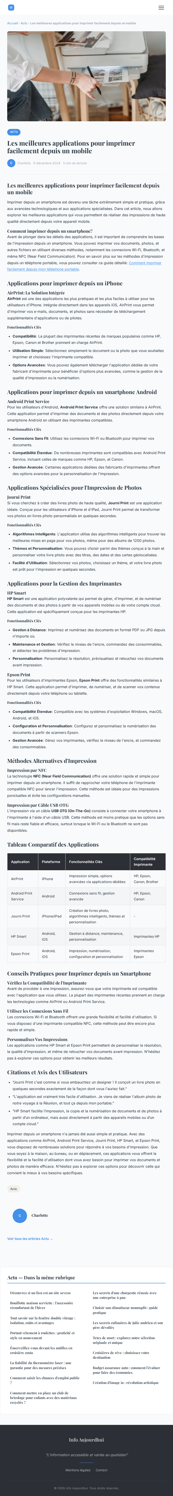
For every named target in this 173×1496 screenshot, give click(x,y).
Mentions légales (78, 1470)
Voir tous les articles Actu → (30, 1239)
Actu (24, 23)
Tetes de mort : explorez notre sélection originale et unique (124, 1340)
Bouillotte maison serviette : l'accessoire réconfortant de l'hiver (41, 1305)
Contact (101, 1470)
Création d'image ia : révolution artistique (126, 1382)
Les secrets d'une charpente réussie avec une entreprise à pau (125, 1295)
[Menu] (161, 7)
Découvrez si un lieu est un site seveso (40, 1293)
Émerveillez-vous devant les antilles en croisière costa (41, 1350)
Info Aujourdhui (86, 1439)
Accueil (12, 23)
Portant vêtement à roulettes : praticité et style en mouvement (42, 1335)
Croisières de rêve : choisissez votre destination (121, 1355)
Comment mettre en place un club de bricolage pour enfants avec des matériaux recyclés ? (43, 1398)
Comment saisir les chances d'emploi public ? (45, 1380)
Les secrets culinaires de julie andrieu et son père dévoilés (128, 1325)
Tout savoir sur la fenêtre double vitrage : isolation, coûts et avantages (42, 1320)
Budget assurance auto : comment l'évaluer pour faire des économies (126, 1370)
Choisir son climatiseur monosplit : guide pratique (125, 1310)
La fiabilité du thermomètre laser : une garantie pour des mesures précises (40, 1365)
